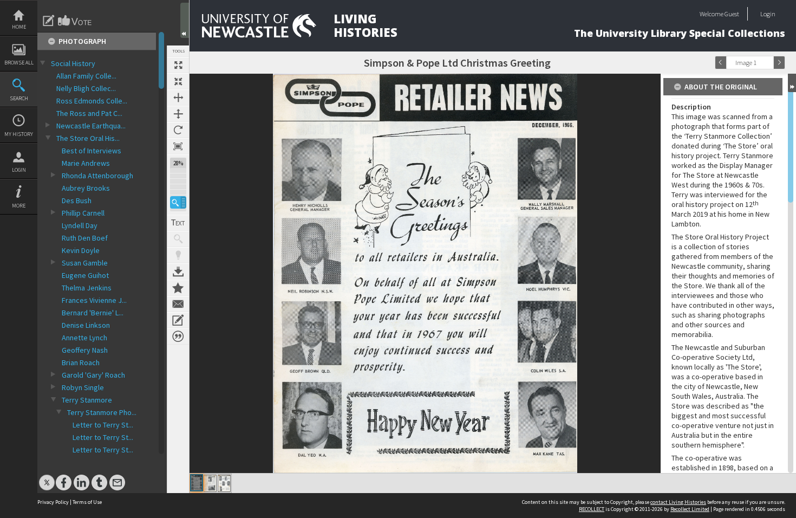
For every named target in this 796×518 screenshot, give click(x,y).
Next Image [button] (779, 62)
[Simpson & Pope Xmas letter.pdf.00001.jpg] (196, 482)
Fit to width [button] (178, 97)
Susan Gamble (85, 263)
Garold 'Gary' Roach (93, 375)
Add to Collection (178, 288)
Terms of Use (87, 502)
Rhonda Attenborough (97, 175)
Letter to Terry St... (103, 425)
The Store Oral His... (88, 138)
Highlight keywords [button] (178, 255)
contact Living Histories (678, 502)
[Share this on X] (47, 477)
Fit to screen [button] (178, 81)
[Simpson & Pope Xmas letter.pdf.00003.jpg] (224, 483)
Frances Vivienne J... (94, 300)
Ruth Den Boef (85, 238)
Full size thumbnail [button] (178, 65)
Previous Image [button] (720, 62)
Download (178, 271)
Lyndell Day (79, 225)
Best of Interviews (91, 151)
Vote (75, 21)
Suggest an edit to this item (49, 21)
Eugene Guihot (85, 275)
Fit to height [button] (178, 114)
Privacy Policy (53, 502)
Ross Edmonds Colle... (91, 101)
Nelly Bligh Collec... (86, 88)
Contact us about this (178, 304)
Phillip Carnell (83, 213)
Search (19, 98)
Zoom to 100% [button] (178, 146)
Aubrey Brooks (86, 188)
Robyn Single (83, 387)
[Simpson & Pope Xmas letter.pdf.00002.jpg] (210, 483)
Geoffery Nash (85, 350)
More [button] (18, 205)
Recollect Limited (689, 509)
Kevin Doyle (81, 250)
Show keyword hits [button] (178, 239)
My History (18, 134)
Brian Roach (81, 362)
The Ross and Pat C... (89, 113)
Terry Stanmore (87, 400)
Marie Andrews (86, 163)
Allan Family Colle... (86, 76)
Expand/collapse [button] (792, 83)
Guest (732, 14)
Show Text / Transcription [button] (178, 223)
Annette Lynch (84, 337)
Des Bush (77, 200)
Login (19, 169)
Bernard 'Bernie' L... (92, 313)
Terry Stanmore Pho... (101, 412)
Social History (73, 63)
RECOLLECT (591, 509)
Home (19, 26)
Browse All (19, 62)
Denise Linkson (86, 325)
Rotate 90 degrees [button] (178, 130)
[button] (178, 202)
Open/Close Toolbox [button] (184, 20)
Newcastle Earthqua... (91, 126)
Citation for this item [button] (178, 336)
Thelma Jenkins (87, 288)
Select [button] (767, 62)
